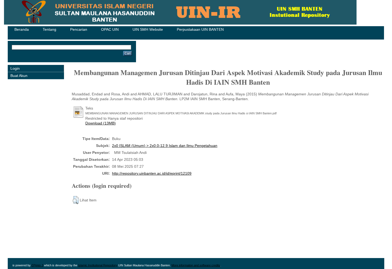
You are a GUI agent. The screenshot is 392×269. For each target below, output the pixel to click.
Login (15, 68)
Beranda (21, 29)
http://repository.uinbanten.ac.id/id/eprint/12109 (151, 173)
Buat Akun (18, 75)
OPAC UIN (110, 29)
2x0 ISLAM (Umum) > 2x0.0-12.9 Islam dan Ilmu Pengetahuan (164, 145)
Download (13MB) (100, 123)
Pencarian (78, 29)
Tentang (49, 29)
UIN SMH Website (148, 29)
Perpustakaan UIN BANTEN (200, 29)
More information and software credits (195, 265)
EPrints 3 (37, 265)
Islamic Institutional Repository (97, 265)
